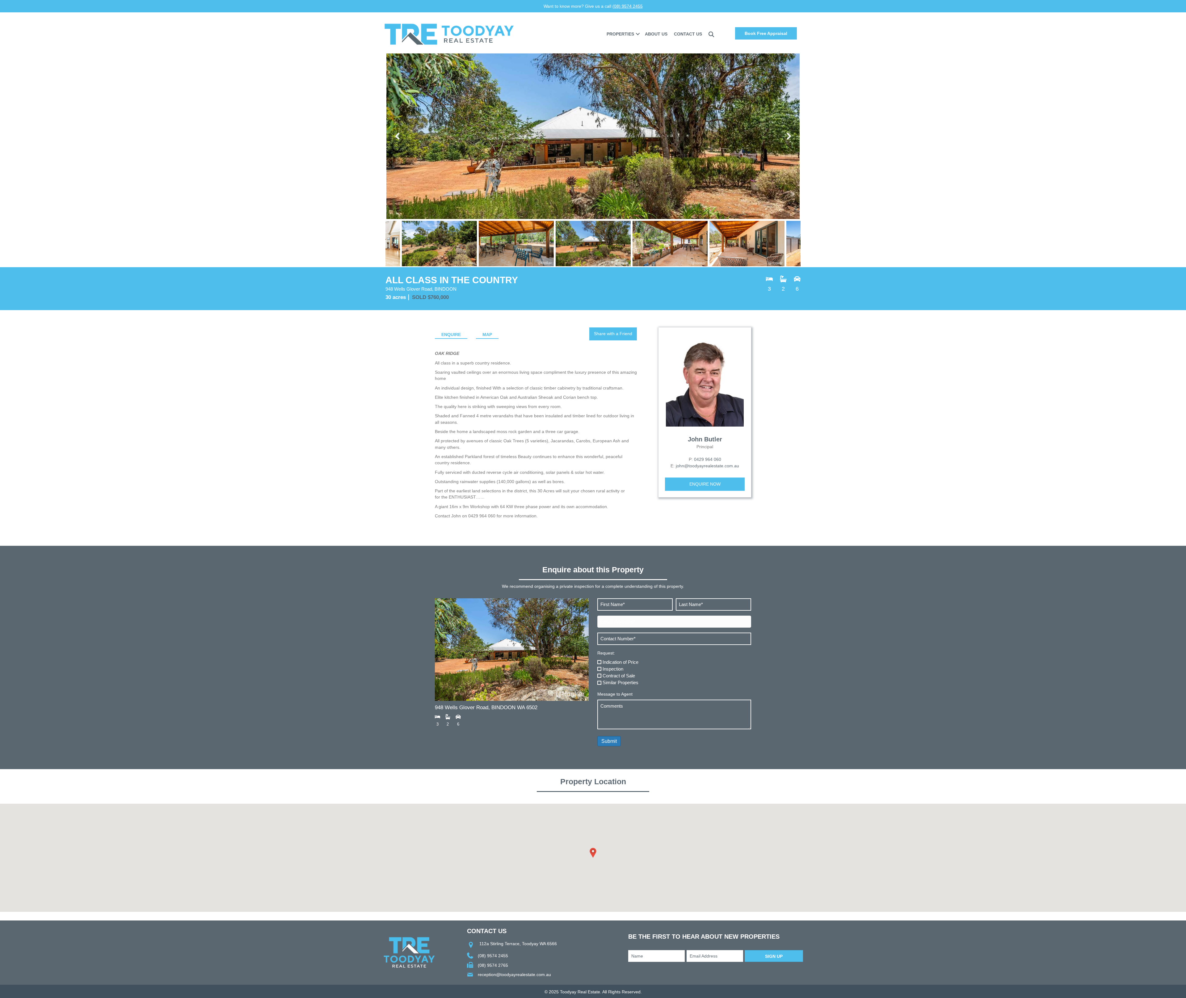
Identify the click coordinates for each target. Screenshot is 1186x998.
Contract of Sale (619, 675)
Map (487, 334)
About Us (656, 34)
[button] (637, 34)
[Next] (788, 136)
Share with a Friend (613, 333)
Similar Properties (620, 682)
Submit (609, 741)
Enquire (451, 334)
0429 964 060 (707, 459)
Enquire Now (705, 484)
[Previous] (398, 136)
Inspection (613, 669)
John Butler (705, 439)
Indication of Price (620, 662)
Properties (620, 34)
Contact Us (688, 34)
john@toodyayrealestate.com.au (707, 465)
